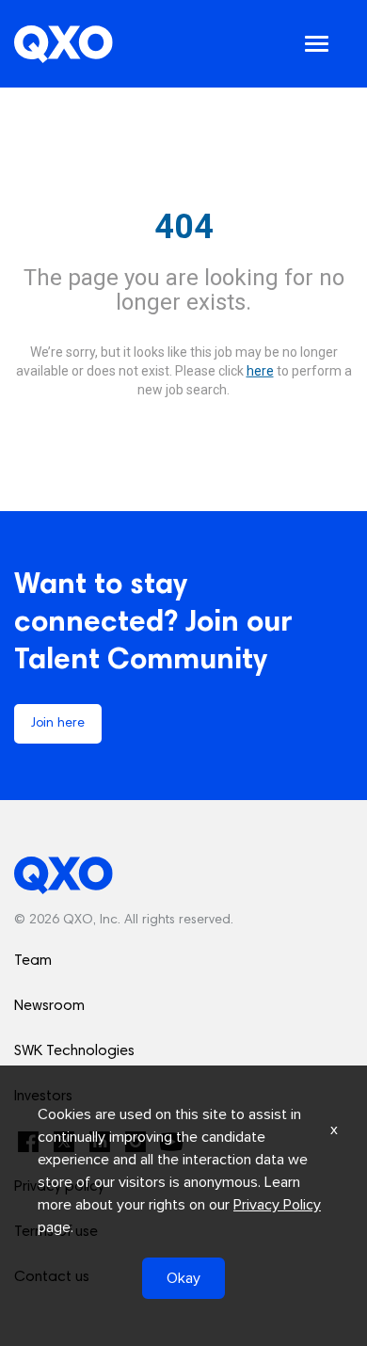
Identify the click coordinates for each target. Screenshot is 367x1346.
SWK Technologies (74, 1051)
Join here (58, 723)
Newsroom (49, 1006)
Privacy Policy (277, 1204)
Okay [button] (183, 1278)
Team (33, 961)
